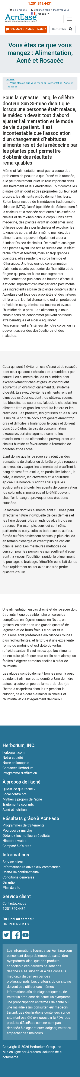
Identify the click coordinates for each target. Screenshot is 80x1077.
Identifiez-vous (41, 10)
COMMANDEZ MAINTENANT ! (27, 29)
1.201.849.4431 (40, 4)
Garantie (9, 882)
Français (41, 13)
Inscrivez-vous (61, 10)
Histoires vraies (14, 841)
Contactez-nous (14, 903)
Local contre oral (15, 794)
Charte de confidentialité (21, 872)
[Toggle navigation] (69, 19)
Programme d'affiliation (20, 773)
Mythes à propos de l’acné (22, 799)
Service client (13, 862)
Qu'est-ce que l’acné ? (19, 789)
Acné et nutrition (15, 810)
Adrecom (34, 1052)
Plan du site (11, 888)
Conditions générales (18, 877)
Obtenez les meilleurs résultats (26, 836)
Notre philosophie (16, 763)
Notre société (13, 758)
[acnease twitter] (6, 935)
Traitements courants (18, 804)
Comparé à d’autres (17, 846)
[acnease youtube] (25, 935)
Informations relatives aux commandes (32, 867)
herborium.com (14, 752)
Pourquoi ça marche (17, 830)
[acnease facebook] (16, 935)
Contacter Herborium (18, 768)
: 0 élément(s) (20, 10)
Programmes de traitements (24, 825)
